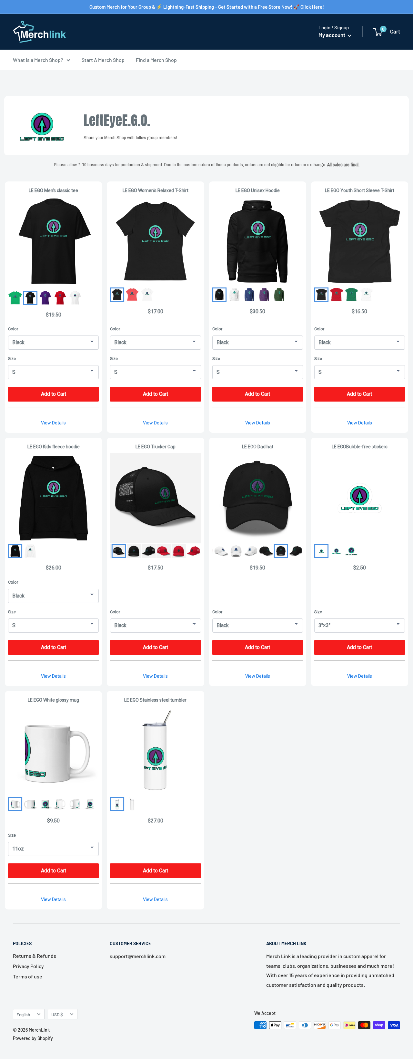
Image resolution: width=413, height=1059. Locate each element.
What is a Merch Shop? (38, 60)
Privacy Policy (28, 966)
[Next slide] (191, 551)
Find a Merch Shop (156, 60)
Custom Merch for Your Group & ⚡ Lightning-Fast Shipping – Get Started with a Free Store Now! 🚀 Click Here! (206, 7)
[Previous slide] (120, 551)
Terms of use (27, 976)
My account (332, 35)
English (23, 1014)
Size (12, 358)
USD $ (57, 1014)
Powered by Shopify (33, 1038)
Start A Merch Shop (103, 60)
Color (13, 328)
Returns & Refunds (34, 956)
